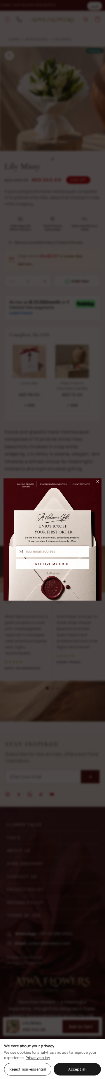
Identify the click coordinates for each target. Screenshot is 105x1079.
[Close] (95, 482)
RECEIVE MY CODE (52, 564)
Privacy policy (38, 1057)
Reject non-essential (27, 1069)
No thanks (53, 573)
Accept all (77, 1069)
